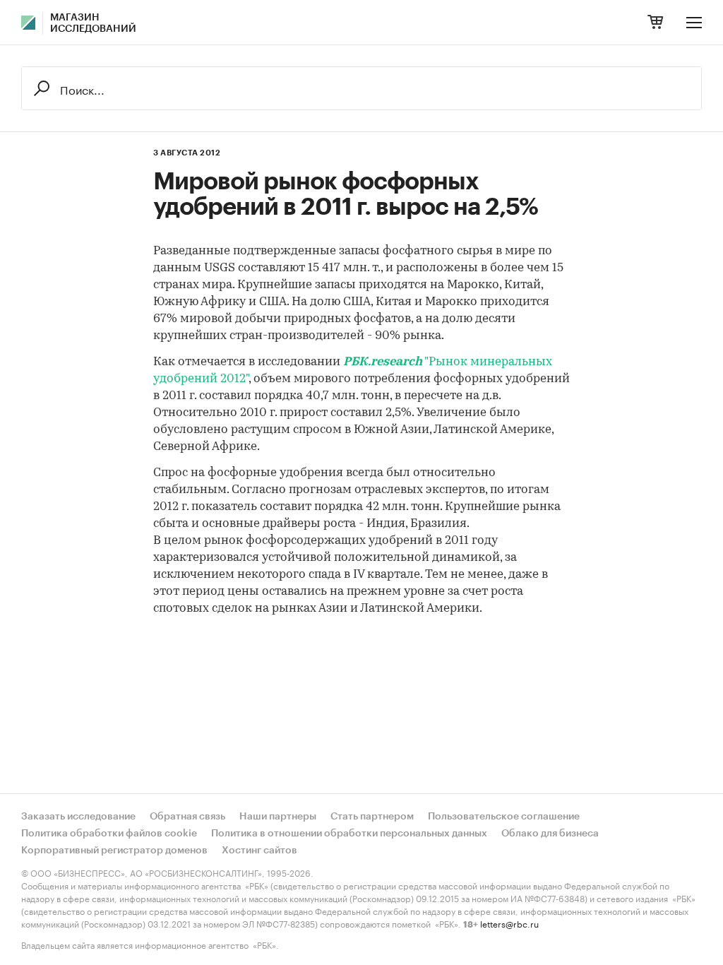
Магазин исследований (93, 23)
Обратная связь (187, 817)
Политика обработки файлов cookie (109, 834)
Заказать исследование (78, 817)
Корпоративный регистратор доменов (114, 851)
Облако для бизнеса (550, 834)
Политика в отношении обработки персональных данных (349, 834)
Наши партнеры (277, 817)
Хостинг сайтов (259, 851)
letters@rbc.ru (509, 923)
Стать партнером (372, 817)
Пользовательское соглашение (504, 817)
